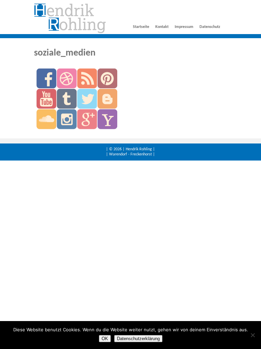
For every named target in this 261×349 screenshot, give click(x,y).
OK (105, 338)
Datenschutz (209, 27)
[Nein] (252, 335)
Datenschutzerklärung (138, 338)
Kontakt (162, 27)
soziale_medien (64, 53)
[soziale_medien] (70, 32)
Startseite (141, 27)
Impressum (184, 27)
